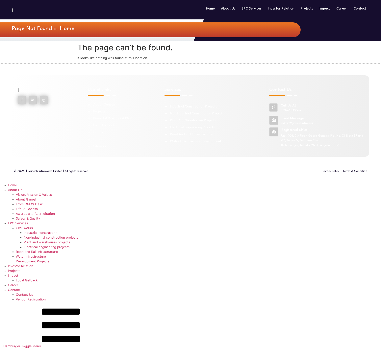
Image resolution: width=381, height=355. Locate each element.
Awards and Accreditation (35, 214)
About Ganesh (26, 199)
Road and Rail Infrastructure (37, 252)
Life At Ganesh (27, 209)
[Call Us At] (273, 107)
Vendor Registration (31, 299)
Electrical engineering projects (46, 247)
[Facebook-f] (22, 100)
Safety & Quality (28, 218)
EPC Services (252, 8)
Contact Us (24, 294)
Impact (324, 8)
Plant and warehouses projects (47, 242)
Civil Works (24, 228)
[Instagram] (43, 100)
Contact (359, 8)
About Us (228, 8)
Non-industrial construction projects (51, 237)
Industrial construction (40, 233)
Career (341, 8)
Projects (307, 8)
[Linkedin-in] (33, 100)
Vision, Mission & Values (34, 195)
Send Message (292, 118)
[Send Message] (273, 120)
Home (210, 8)
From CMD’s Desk (29, 204)
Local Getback (27, 280)
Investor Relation (281, 8)
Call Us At (288, 105)
